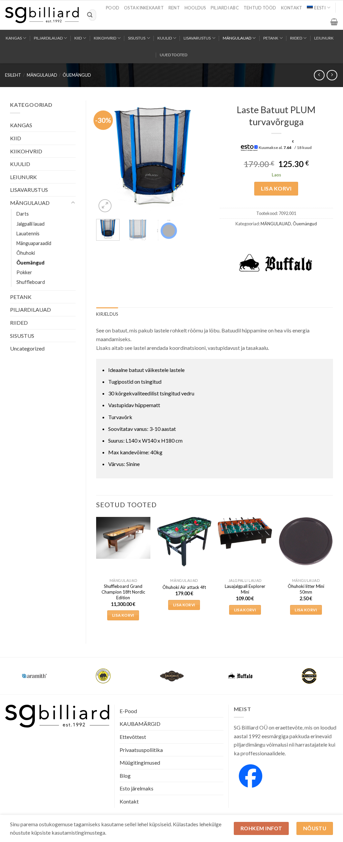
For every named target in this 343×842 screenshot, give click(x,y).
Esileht (13, 75)
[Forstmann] (309, 676)
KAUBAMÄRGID (140, 723)
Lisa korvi (276, 188)
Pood (112, 7)
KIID (78, 38)
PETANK (270, 38)
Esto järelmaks (136, 788)
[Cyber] (240, 676)
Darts (22, 214)
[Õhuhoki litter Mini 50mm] (306, 541)
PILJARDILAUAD (48, 38)
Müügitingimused (140, 762)
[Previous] (107, 157)
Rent (174, 7)
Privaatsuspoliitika (141, 750)
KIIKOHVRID (105, 38)
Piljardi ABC (225, 7)
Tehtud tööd (260, 7)
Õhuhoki (25, 253)
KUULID (164, 38)
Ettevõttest (133, 737)
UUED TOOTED (173, 54)
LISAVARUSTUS (197, 38)
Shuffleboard (30, 282)
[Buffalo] (276, 263)
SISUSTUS (136, 38)
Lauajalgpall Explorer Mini (245, 589)
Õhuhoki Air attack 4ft (184, 587)
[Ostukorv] (334, 21)
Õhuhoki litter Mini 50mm (306, 589)
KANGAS (14, 38)
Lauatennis (28, 233)
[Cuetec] (172, 676)
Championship (34, 672)
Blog (125, 775)
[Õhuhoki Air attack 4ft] (184, 541)
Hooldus (195, 7)
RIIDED (296, 38)
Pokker (24, 272)
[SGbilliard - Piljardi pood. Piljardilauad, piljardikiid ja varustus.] (42, 15)
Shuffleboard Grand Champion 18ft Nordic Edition (123, 592)
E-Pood (128, 711)
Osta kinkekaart (144, 7)
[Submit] (89, 15)
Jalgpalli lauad (30, 224)
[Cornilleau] (103, 676)
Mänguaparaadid (33, 243)
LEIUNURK (324, 38)
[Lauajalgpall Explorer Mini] (245, 533)
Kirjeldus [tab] (107, 314)
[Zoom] (105, 205)
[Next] (199, 157)
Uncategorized (27, 348)
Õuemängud (77, 75)
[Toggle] (73, 203)
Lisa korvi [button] (123, 615)
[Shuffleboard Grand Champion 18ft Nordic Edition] (123, 537)
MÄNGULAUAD (237, 38)
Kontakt (291, 7)
